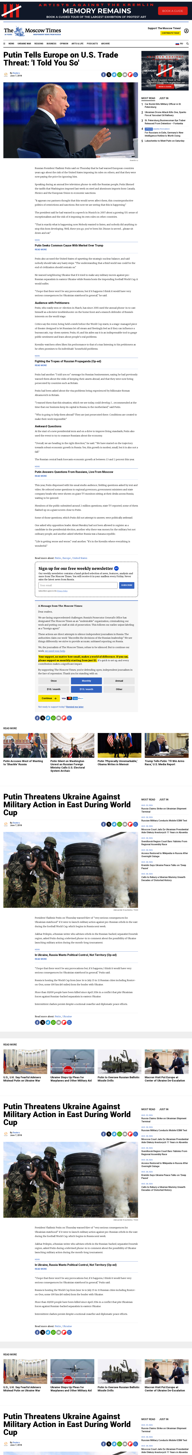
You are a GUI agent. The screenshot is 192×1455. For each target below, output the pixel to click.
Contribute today (170, 33)
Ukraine (67, 1016)
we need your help (55, 651)
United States (79, 558)
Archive (105, 44)
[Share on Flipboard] (130, 74)
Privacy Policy (62, 591)
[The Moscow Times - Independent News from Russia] (32, 31)
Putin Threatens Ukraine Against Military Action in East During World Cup (67, 804)
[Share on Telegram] (114, 74)
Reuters (16, 73)
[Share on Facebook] (103, 74)
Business (51, 44)
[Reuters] (6, 74)
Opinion (64, 44)
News (11, 44)
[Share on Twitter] (108, 74)
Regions (38, 44)
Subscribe (126, 585)
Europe (67, 558)
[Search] (187, 44)
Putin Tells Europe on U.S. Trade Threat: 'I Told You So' (60, 58)
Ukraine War (24, 44)
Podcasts (92, 44)
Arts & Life (77, 44)
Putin (58, 558)
